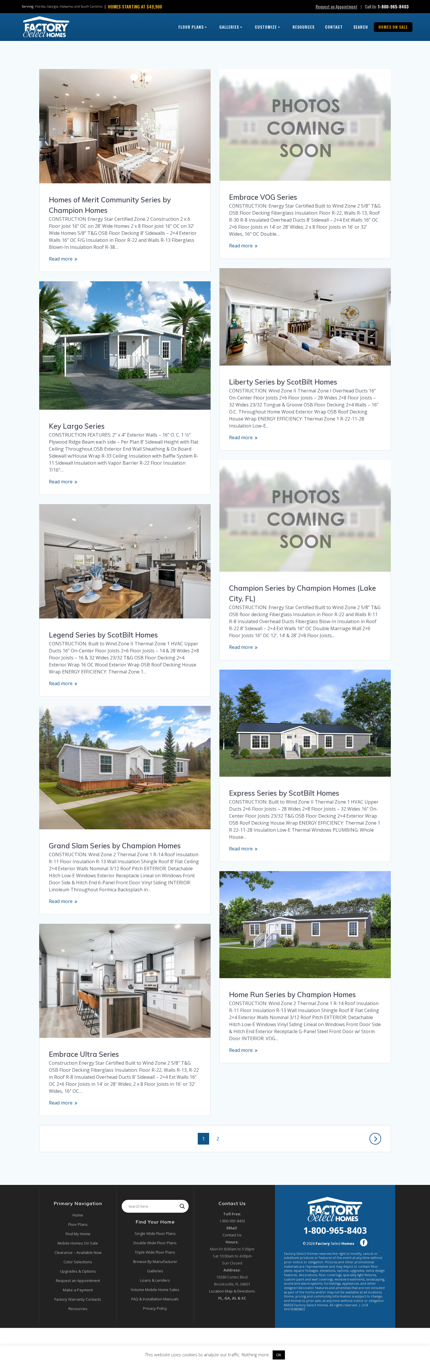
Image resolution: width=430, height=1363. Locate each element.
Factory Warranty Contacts (77, 1299)
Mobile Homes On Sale (78, 1243)
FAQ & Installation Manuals (155, 1299)
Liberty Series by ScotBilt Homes (283, 382)
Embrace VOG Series (263, 197)
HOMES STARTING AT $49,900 (135, 6)
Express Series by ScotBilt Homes (284, 793)
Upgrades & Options (78, 1271)
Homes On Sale (393, 27)
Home (78, 1215)
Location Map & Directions (232, 1291)
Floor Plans (191, 27)
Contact (334, 27)
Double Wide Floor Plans (155, 1242)
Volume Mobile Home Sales (155, 1289)
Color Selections (77, 1261)
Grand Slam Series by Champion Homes (115, 845)
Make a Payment (78, 1290)
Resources (303, 27)
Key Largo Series (77, 426)
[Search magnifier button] (182, 1206)
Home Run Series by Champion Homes (292, 994)
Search (360, 27)
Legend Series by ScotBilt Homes (103, 634)
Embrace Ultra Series (84, 1054)
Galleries (229, 27)
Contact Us (232, 1235)
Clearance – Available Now (78, 1252)
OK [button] (278, 1354)
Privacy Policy (155, 1308)
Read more (61, 259)
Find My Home (78, 1233)
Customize (266, 27)
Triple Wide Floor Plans (155, 1252)
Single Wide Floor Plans (155, 1233)
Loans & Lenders (155, 1280)
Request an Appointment (336, 6)
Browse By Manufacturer (155, 1261)
